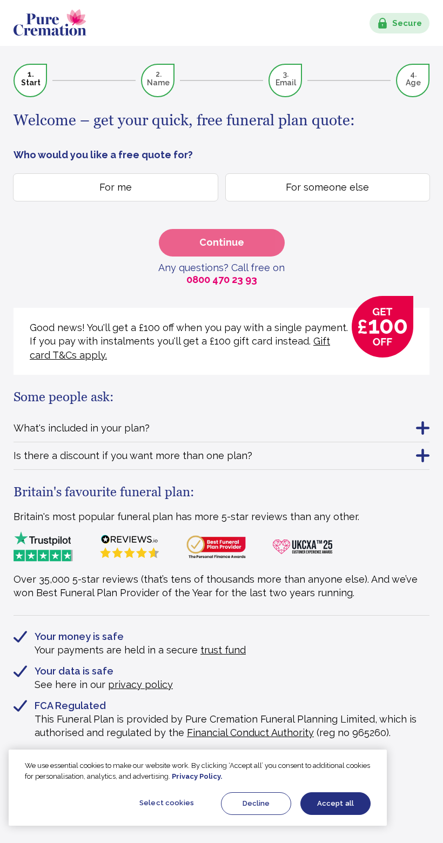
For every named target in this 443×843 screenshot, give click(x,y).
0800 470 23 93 (221, 279)
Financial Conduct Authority (250, 732)
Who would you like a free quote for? (103, 154)
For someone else (327, 187)
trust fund (223, 650)
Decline (256, 803)
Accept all (335, 803)
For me (115, 187)
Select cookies (166, 803)
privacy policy (140, 684)
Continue (221, 242)
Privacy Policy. (197, 776)
